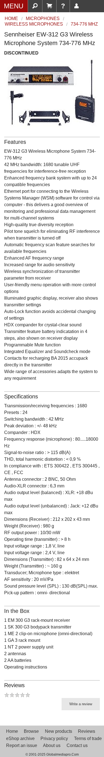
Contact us (77, 745)
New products (58, 731)
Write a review (80, 704)
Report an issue (21, 745)
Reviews (86, 731)
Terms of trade (88, 738)
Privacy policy (54, 738)
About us (51, 745)
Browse (31, 731)
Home (12, 731)
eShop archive (20, 738)
